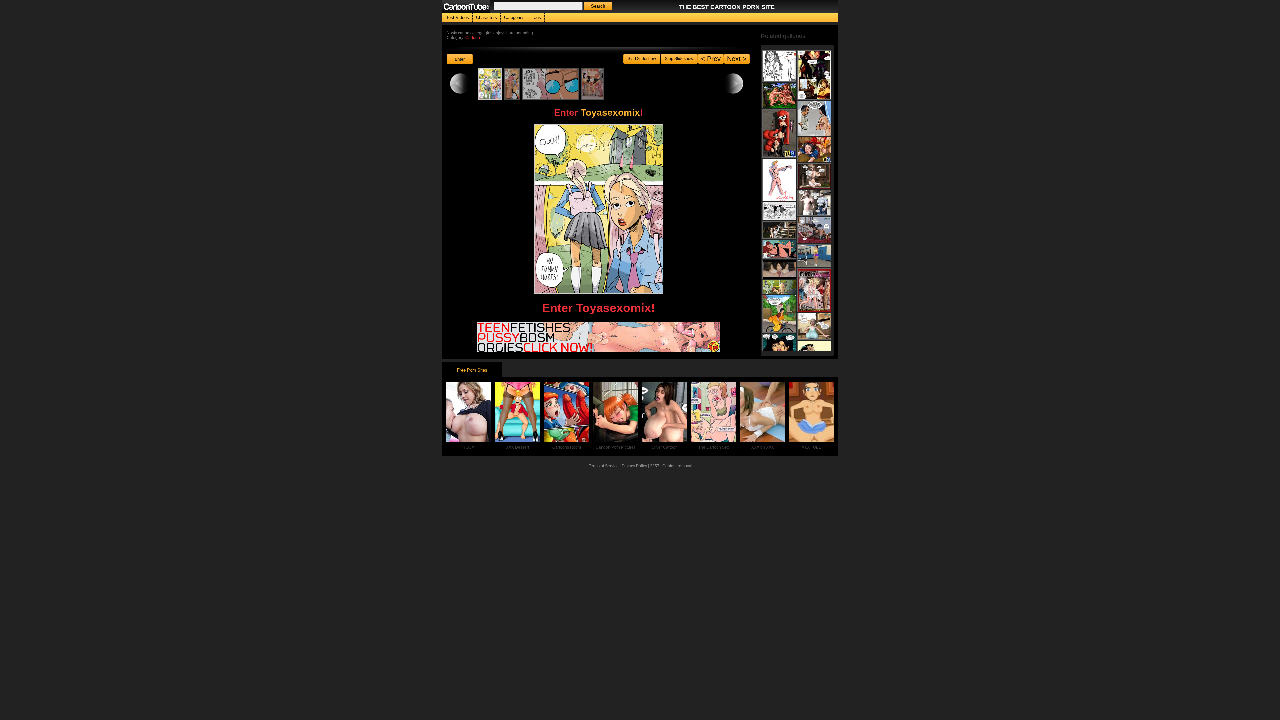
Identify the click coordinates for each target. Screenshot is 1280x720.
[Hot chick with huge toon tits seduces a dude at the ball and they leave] (814, 75)
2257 (654, 466)
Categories (514, 17)
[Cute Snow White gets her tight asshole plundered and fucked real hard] (814, 149)
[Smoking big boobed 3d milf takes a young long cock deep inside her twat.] (814, 326)
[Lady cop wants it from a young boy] (814, 203)
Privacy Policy (634, 466)
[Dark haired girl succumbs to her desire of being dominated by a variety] (779, 180)
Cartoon (472, 37)
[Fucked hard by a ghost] (779, 230)
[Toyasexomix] (598, 350)
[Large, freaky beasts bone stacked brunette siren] (779, 269)
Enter (460, 59)
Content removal (677, 466)
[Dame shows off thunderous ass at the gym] (814, 255)
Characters (486, 17)
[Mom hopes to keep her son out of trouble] (779, 66)
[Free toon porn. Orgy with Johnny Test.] (779, 133)
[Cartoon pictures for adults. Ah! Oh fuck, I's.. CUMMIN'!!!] (779, 287)
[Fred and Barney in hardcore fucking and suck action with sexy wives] (779, 95)
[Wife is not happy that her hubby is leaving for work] (814, 118)
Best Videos (457, 17)
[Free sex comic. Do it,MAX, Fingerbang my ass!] (779, 249)
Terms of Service (604, 466)
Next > (737, 58)
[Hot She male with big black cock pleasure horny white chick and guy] (814, 290)
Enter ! (598, 112)
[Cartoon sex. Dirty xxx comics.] (779, 211)
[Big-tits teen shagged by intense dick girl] (814, 176)
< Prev (711, 58)
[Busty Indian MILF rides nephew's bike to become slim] (779, 314)
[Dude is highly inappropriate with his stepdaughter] (779, 345)
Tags (536, 17)
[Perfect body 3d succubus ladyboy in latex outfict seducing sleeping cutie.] (814, 230)
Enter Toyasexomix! (598, 308)
